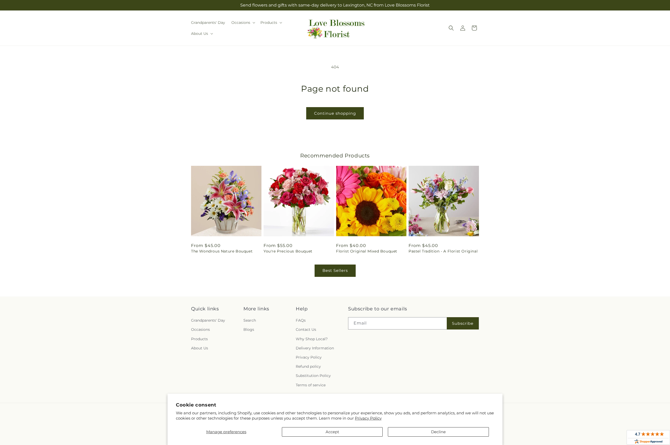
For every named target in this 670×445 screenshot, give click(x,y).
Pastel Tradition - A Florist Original (443, 251)
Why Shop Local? (312, 339)
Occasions (200, 329)
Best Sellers (335, 270)
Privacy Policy (368, 418)
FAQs (301, 320)
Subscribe (462, 323)
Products (199, 339)
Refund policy (308, 366)
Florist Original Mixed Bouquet (366, 251)
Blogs (248, 329)
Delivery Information (315, 348)
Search (249, 320)
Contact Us (306, 329)
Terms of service (311, 385)
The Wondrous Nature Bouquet (222, 251)
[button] (242, 22)
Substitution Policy (313, 375)
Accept (332, 431)
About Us (199, 348)
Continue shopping (335, 113)
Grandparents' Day (208, 320)
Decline (438, 431)
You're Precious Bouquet (288, 251)
